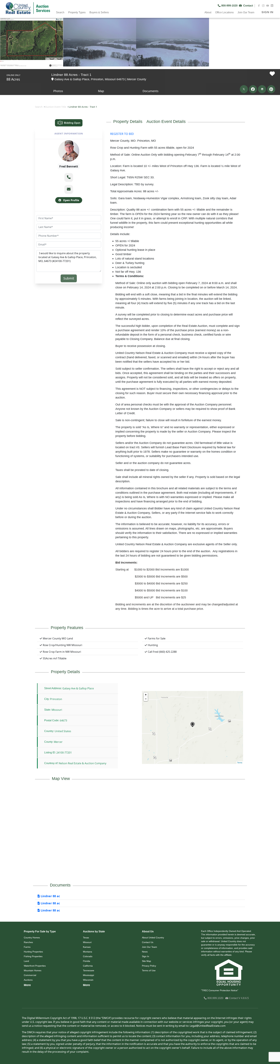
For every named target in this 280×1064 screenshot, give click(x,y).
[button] (69, 177)
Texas (86, 937)
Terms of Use (149, 970)
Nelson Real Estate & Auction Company (82, 763)
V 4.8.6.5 (244, 998)
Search (38, 106)
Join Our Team (149, 947)
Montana (87, 951)
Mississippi (88, 975)
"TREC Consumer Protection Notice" (219, 990)
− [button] (146, 699)
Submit (68, 278)
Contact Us (147, 942)
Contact (233, 998)
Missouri (87, 942)
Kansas (87, 947)
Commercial (30, 975)
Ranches (28, 942)
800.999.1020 (215, 998)
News (145, 951)
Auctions (28, 980)
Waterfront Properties (35, 965)
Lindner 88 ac (50, 896)
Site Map (146, 961)
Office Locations (224, 12)
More (27, 985)
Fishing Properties (33, 956)
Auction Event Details (166, 121)
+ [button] (146, 694)
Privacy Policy (149, 965)
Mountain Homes (32, 970)
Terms (239, 762)
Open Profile (70, 200)
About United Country (153, 937)
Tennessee (88, 970)
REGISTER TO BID (122, 134)
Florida (86, 961)
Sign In (145, 956)
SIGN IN (267, 12)
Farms (27, 947)
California (88, 965)
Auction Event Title (55, 106)
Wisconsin (88, 980)
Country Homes (32, 937)
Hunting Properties (33, 951)
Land (26, 961)
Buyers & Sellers (99, 12)
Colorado (87, 956)
